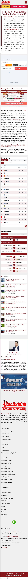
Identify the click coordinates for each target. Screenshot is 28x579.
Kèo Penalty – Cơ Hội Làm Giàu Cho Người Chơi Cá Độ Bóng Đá (16, 314)
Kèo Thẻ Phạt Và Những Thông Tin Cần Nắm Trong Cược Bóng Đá (16, 319)
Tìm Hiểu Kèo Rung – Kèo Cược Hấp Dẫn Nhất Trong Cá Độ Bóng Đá (15, 297)
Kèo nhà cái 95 (12, 532)
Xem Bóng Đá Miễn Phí (19, 6)
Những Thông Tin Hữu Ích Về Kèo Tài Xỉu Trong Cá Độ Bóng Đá (15, 291)
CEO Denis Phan (17, 119)
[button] (1, 49)
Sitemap (4, 547)
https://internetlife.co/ (10, 359)
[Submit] (26, 226)
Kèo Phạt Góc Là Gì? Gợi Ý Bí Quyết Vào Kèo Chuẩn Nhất (16, 308)
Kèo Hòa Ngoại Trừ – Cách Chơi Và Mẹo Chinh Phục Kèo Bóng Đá (15, 325)
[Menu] (26, 2)
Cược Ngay (6, 6)
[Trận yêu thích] (3, 65)
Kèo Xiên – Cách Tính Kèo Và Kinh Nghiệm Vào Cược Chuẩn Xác (15, 302)
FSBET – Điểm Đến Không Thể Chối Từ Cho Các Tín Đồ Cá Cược (16, 331)
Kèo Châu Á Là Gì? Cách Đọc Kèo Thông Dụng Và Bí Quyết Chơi (15, 279)
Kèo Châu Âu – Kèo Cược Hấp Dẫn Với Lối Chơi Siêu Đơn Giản (15, 285)
